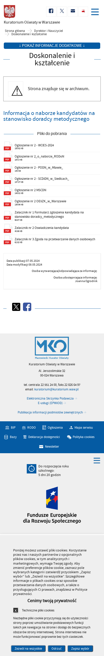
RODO (31, 428)
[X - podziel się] (15, 307)
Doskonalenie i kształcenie (29, 34)
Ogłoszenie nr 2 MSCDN (30, 190)
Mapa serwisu (83, 428)
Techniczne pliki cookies (38, 610)
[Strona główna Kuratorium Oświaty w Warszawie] (52, 348)
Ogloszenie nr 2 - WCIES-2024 (34, 145)
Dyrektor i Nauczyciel (48, 31)
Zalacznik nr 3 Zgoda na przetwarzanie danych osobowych (55, 239)
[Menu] (96, 12)
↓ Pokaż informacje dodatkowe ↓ (52, 45)
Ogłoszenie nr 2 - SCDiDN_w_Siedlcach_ (42, 179)
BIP (13, 428)
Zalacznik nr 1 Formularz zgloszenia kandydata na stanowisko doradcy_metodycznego (49, 214)
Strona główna (15, 31)
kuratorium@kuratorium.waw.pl (56, 389)
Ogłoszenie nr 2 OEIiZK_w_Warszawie (40, 201)
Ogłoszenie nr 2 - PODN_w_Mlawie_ (39, 168)
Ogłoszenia (55, 428)
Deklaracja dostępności (44, 437)
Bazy (13, 437)
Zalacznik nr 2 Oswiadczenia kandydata (42, 228)
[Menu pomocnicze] (97, 460)
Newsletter (52, 447)
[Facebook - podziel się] (26, 307)
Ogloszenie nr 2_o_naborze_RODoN (39, 156)
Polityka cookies (83, 437)
